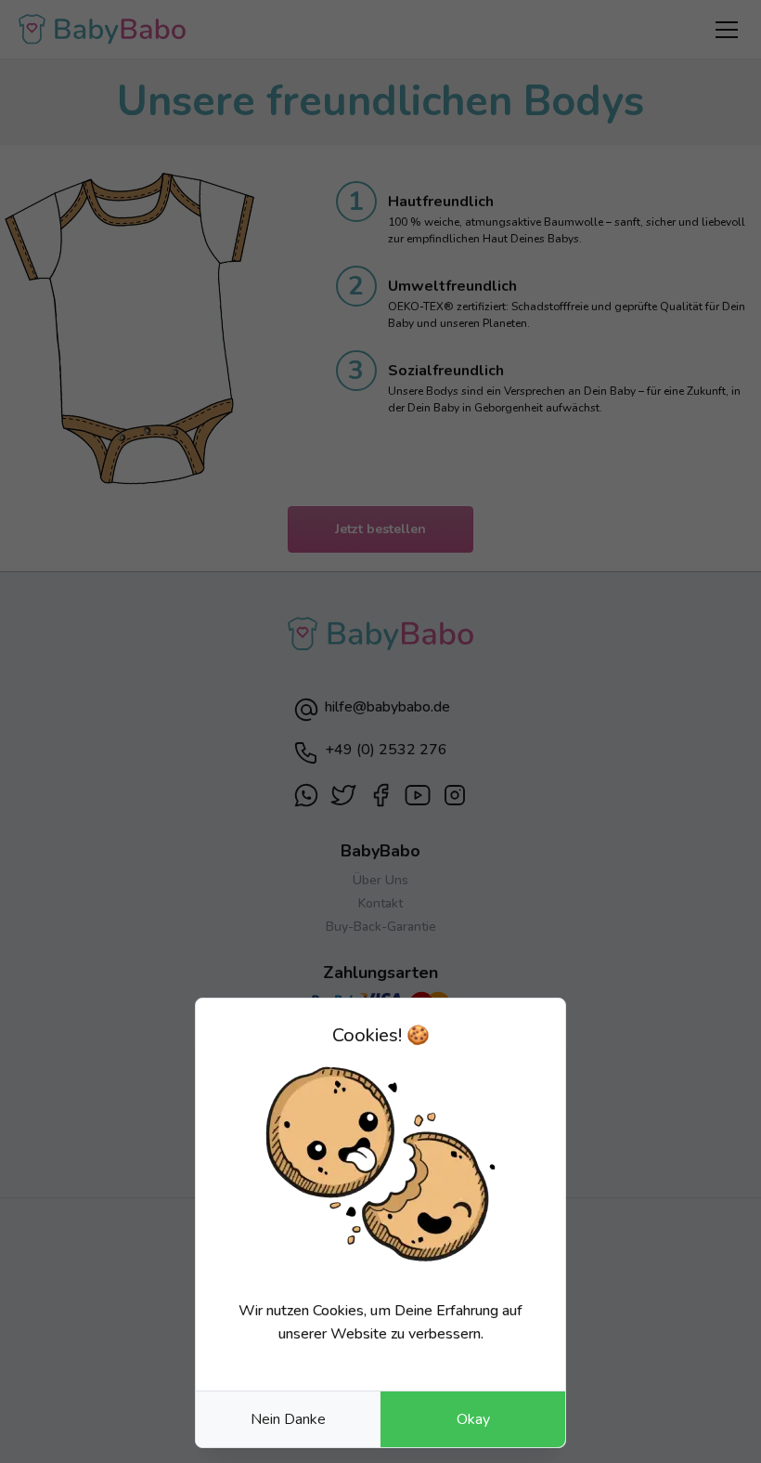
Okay (473, 1419)
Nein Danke (288, 1419)
